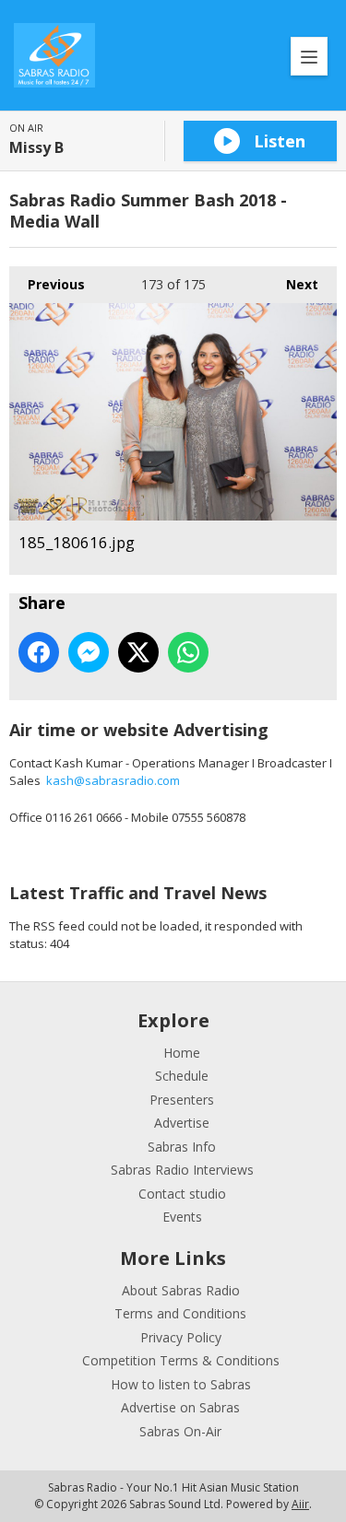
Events (182, 1216)
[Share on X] (138, 652)
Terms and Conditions (180, 1313)
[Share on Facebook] (38, 652)
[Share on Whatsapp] (188, 652)
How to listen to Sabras (181, 1384)
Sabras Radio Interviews (182, 1169)
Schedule (182, 1075)
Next (293, 284)
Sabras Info (182, 1146)
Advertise (181, 1122)
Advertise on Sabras (180, 1407)
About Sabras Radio (181, 1290)
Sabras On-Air (180, 1431)
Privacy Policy (180, 1337)
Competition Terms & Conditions (181, 1360)
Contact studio (182, 1193)
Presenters (181, 1099)
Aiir (300, 1504)
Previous (47, 284)
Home (181, 1052)
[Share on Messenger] (88, 652)
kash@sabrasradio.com (113, 780)
